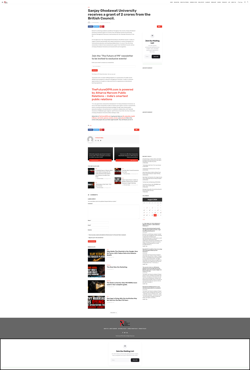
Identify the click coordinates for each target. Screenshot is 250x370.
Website (90, 230)
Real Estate (201, 2)
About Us (233, 2)
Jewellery (213, 2)
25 (146, 215)
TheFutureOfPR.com (104, 116)
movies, (116, 118)
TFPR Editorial (95, 22)
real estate (100, 118)
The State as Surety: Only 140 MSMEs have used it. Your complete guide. (122, 283)
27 (152, 215)
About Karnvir (113, 328)
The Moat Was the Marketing (117, 267)
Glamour (207, 2)
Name (89, 220)
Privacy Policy (142, 328)
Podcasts (224, 2)
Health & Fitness (184, 2)
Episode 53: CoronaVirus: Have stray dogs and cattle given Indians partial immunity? (152, 250)
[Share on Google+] (101, 26)
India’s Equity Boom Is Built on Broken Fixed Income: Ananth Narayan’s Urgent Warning (130, 181)
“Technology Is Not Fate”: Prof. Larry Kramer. (103, 185)
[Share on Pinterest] (103, 26)
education (128, 116)
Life (229, 2)
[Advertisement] (152, 89)
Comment (90, 203)
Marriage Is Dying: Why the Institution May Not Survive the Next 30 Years (122, 299)
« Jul (144, 219)
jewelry (111, 118)
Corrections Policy (132, 328)
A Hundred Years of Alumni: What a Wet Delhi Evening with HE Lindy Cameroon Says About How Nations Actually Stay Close (104, 173)
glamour (106, 118)
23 (160, 212)
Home (171, 2)
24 (144, 215)
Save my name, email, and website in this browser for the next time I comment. (107, 234)
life (123, 116)
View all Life (112, 312)
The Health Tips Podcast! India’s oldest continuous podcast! (151, 224)
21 (155, 212)
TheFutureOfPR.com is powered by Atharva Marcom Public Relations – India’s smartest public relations (112, 94)
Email (89, 225)
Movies (219, 2)
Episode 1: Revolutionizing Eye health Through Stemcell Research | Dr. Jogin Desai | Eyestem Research (152, 230)
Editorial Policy (122, 328)
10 (144, 210)
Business (109, 265)
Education (176, 2)
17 (144, 212)
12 (149, 210)
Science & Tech (193, 2)
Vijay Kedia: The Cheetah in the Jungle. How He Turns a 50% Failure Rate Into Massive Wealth (122, 253)
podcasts (123, 118)
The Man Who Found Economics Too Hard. (130, 171)
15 (157, 210)
